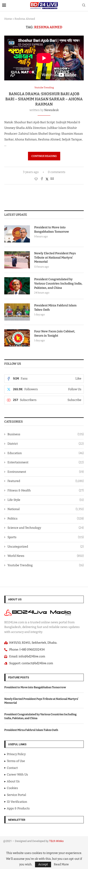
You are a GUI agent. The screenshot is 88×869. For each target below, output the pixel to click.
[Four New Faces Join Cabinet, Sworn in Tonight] (17, 337)
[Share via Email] (52, 179)
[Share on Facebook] (41, 179)
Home (8, 18)
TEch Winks (56, 841)
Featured (45, 481)
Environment (45, 472)
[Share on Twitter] (46, 179)
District (45, 444)
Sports (45, 537)
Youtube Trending (45, 565)
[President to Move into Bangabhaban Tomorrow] (17, 233)
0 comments (56, 172)
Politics (45, 518)
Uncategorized (45, 546)
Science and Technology (45, 528)
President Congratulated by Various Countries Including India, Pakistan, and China (58, 283)
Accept (43, 864)
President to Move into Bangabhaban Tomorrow (51, 229)
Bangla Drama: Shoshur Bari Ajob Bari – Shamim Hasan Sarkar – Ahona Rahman (44, 99)
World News (45, 556)
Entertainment (45, 462)
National (45, 509)
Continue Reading (44, 156)
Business (45, 434)
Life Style (45, 500)
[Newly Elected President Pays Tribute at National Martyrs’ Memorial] (17, 259)
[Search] (84, 5)
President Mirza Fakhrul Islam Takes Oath (55, 308)
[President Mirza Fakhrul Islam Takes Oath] (17, 312)
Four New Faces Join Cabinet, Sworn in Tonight (54, 333)
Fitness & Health (45, 490)
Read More (61, 864)
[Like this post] (36, 179)
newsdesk (51, 110)
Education (45, 453)
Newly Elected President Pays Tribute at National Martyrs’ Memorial (55, 258)
